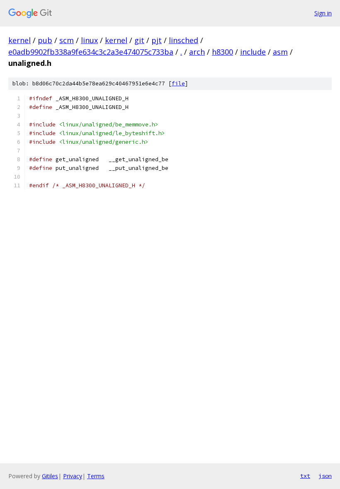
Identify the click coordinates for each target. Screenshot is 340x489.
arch (197, 52)
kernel (19, 40)
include (253, 52)
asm (280, 52)
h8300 (222, 52)
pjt (156, 40)
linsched (183, 40)
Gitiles (50, 476)
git (139, 40)
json (325, 475)
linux (89, 40)
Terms (95, 476)
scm (66, 40)
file (178, 83)
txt (305, 475)
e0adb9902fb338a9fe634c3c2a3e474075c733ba (90, 52)
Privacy (72, 476)
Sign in (323, 13)
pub (45, 40)
